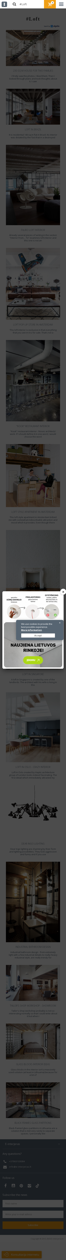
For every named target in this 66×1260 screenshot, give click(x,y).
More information (31, 630)
